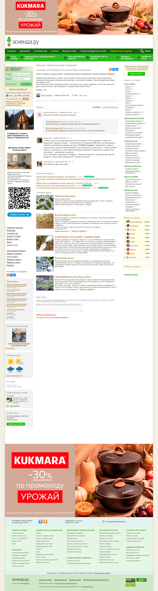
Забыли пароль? (11, 84)
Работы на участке (132, 550)
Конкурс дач (12, 245)
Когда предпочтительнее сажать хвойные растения (55, 185)
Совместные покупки (121, 51)
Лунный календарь (18, 558)
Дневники (25, 51)
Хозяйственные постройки (135, 538)
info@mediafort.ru (87, 587)
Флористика (129, 130)
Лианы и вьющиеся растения (77, 544)
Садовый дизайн (105, 552)
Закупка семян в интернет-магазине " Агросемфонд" (56, 176)
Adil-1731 (133, 257)
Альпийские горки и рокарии (135, 150)
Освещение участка (132, 157)
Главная (11, 51)
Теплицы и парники (132, 114)
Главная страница (15, 228)
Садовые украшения (132, 160)
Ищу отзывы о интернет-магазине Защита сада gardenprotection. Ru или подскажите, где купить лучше (75, 179)
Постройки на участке (133, 184)
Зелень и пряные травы (44, 538)
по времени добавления (110, 107)
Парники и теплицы (42, 562)
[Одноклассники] (110, 69)
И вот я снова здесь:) (13, 290)
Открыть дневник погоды (14, 376)
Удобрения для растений (44, 554)
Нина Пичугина (60, 583)
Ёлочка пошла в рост (65, 215)
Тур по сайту (12, 257)
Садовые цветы (71, 65)
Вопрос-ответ (69, 51)
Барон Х (132, 234)
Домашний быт (130, 202)
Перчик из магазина (65, 196)
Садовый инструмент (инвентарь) (78, 563)
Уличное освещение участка (109, 549)
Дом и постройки (131, 177)
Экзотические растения (133, 137)
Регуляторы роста (64, 258)
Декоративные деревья (133, 121)
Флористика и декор (74, 552)
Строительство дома (132, 179)
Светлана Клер (49, 162)
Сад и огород (14, 58)
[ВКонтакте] (113, 69)
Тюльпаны (10, 317)
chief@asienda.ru (71, 583)
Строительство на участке (98, 58)
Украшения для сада (106, 560)
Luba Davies (134, 245)
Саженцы (128, 100)
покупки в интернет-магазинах (103, 74)
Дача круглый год (132, 553)
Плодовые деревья (132, 93)
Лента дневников (18, 533)
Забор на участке (105, 546)
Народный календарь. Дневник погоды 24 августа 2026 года (17, 299)
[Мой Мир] (117, 69)
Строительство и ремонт (136, 530)
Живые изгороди (131, 153)
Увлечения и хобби (132, 558)
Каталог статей (13, 236)
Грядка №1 (10, 313)
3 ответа (84, 95)
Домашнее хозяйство (135, 547)
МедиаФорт (25, 583)
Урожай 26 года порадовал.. (16, 309)
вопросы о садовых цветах (53, 74)
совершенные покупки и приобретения (77, 74)
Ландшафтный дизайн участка (110, 533)
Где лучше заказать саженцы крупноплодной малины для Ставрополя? (63, 188)
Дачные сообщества (19, 536)
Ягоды (127, 89)
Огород (38, 533)
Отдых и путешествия (133, 195)
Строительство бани (133, 541)
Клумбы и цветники (132, 146)
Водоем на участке (106, 538)
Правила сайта (13, 262)
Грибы (127, 103)
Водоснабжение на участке (108, 562)
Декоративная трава (132, 135)
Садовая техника (131, 169)
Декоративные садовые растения (81, 530)
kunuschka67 (134, 226)
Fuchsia (132, 241)
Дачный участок (130, 141)
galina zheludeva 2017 (51, 112)
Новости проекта (14, 254)
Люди (9, 242)
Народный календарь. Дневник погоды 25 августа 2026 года (17, 285)
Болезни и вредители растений (47, 560)
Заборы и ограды (131, 155)
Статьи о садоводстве (20, 538)
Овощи (127, 86)
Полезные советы (18, 566)
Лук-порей (10, 396)
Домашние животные (132, 197)
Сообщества (40, 51)
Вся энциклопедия (13, 406)
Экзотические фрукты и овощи (77, 546)
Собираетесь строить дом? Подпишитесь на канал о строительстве (18, 135)
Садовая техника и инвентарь (79, 558)
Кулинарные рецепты (133, 561)
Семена (128, 96)
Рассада (128, 98)
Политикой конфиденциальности (15, 104)
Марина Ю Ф (48, 138)
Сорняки (39, 549)
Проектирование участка (108, 554)
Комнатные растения (132, 128)
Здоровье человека (132, 204)
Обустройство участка (108, 530)
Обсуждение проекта (16, 251)
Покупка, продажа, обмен (21, 563)
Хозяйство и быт (146, 58)
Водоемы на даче (131, 148)
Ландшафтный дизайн (133, 144)
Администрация (14, 259)
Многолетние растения (75, 541)
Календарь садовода (19, 555)
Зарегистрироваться (46, 315)
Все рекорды (10, 348)
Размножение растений (44, 546)
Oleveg (132, 253)
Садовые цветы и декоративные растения (40, 58)
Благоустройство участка (76, 58)
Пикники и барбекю (132, 193)
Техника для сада (73, 561)
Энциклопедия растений (93, 51)
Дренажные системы (132, 162)
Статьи (54, 51)
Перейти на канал (17, 215)
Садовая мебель (105, 557)
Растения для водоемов (133, 132)
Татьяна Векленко (136, 222)
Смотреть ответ (12, 419)
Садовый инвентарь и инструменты (132, 172)
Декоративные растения (55, 65)
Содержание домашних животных (138, 555)
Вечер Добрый (46, 95)
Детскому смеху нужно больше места (19, 149)
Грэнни (132, 237)
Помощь (10, 265)
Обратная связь (45, 580)
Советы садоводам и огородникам (132, 210)
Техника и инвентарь (132, 166)
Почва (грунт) (40, 557)
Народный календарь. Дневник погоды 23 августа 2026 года (17, 305)
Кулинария (129, 207)
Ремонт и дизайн (131, 181)
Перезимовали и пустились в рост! (73, 276)
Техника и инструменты (127, 58)
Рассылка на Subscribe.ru (116, 521)
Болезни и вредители (132, 112)
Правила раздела (131, 274)
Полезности (17, 550)
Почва (127, 110)
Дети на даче (130, 200)
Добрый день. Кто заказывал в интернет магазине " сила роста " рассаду (63, 183)
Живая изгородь (105, 544)
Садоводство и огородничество (49, 530)
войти (41, 317)
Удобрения (129, 107)
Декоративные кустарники (134, 123)
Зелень (127, 91)
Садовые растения (42, 541)
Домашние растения (74, 549)
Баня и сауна (130, 186)
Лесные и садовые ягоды (45, 536)
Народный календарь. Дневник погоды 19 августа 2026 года (17, 294)
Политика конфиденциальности (96, 580)
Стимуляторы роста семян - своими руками (77, 236)
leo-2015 (133, 230)
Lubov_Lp (133, 249)
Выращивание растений (44, 544)
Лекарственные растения (134, 105)
